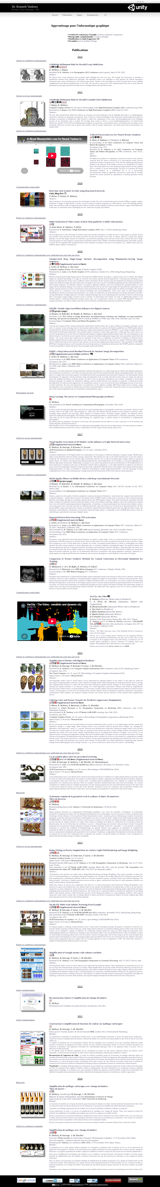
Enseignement (92, 15)
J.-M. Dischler (96, 666)
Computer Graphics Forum (59, 108)
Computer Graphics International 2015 (89, 669)
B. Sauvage (65, 447)
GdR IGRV (92, 712)
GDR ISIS (76, 869)
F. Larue (85, 666)
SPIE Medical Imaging (84, 569)
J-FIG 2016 (82, 530)
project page (61, 311)
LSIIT (84, 1099)
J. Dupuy (64, 70)
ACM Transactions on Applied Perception (65, 450)
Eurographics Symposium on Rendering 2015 (102, 708)
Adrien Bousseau (68, 708)
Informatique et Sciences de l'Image (99, 1097)
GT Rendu (82, 712)
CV (105, 15)
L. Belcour (124, 140)
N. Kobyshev (64, 314)
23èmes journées (63, 1138)
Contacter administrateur (98, 1184)
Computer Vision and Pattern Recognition (80, 321)
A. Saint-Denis (55, 227)
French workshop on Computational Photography (85, 405)
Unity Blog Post (56, 193)
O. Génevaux (76, 855)
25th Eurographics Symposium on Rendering (110, 863)
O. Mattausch (55, 566)
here (84, 264)
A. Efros (83, 705)
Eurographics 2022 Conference (86, 72)
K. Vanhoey (54, 70)
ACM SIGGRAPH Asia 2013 (85, 913)
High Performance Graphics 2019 (86, 230)
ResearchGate (76, 676)
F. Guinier (62, 196)
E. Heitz (93, 140)
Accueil (55, 15)
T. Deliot (53, 196)
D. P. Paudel (95, 617)
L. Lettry (52, 267)
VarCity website (114, 646)
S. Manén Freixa (97, 614)
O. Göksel (92, 566)
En (138, 2)
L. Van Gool (73, 267)
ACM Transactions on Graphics (61, 769)
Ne (143, 2)
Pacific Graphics (78, 272)
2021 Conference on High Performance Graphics (91, 110)
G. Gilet (52, 762)
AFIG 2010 (85, 1143)
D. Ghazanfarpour (100, 762)
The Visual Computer (57, 673)
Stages (79, 15)
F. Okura (53, 705)
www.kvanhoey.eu (78, 1184)
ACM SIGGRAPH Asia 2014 (82, 765)
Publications (67, 15)
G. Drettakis (93, 705)
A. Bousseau (74, 705)
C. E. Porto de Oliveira (103, 602)
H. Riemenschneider (99, 607)
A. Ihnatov (53, 314)
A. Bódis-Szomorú (98, 612)
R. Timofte (75, 314)
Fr (140, 2)
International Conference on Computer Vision (93, 486)
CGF (66, 863)
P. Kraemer (75, 447)
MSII (92, 1032)
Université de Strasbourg (92, 807)
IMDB (127, 646)
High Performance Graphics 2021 (112, 108)
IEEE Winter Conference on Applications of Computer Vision (90, 359)
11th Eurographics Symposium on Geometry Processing (96, 961)
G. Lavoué (85, 447)
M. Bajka (73, 566)
